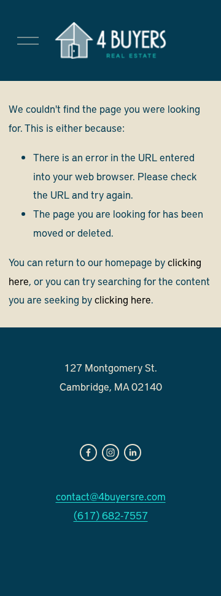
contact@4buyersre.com (111, 496)
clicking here (123, 299)
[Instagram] (110, 452)
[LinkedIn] (132, 452)
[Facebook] (88, 452)
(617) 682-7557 (111, 515)
